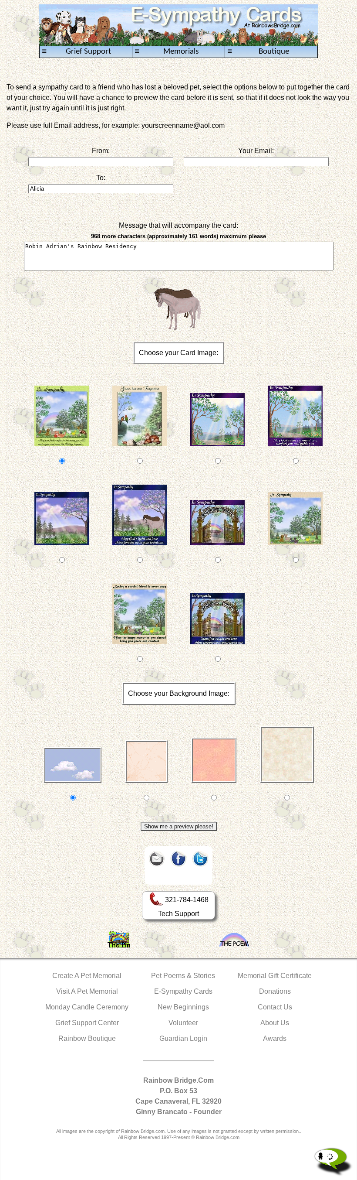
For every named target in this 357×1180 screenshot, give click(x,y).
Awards (274, 1038)
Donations (275, 991)
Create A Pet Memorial (86, 975)
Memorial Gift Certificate (275, 975)
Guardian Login (183, 1038)
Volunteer (183, 1022)
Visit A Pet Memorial (87, 991)
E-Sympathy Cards (183, 991)
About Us (274, 1022)
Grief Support (76, 51)
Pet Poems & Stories (183, 975)
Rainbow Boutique (87, 1038)
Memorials (167, 51)
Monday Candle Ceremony (86, 1007)
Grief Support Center (87, 1022)
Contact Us (275, 1007)
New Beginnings (183, 1007)
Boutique (258, 51)
